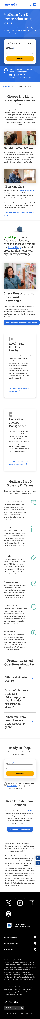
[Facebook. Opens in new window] (31, 903)
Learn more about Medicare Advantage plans (19, 214)
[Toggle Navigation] (34, 4)
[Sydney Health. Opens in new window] (9, 925)
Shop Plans (20, 58)
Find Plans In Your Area (18, 43)
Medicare (7, 86)
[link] (10, 4)
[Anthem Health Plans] (35, 943)
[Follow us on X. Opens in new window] (8, 903)
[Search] (27, 4)
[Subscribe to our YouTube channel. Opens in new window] (20, 903)
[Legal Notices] (35, 949)
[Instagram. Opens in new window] (8, 914)
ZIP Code (9, 48)
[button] (14, 48)
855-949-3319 (14, 75)
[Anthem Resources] (35, 937)
